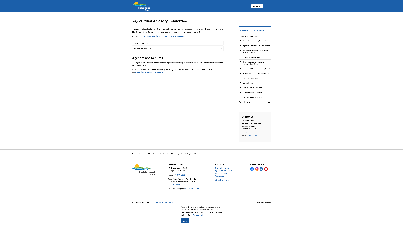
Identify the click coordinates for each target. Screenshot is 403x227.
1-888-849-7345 (179, 184)
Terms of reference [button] (141, 43)
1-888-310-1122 (192, 189)
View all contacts (222, 180)
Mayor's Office (221, 173)
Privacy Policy (198, 215)
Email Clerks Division (250, 133)
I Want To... (257, 6)
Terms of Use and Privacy (159, 202)
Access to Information (177, 202)
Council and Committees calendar (149, 72)
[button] (253, 102)
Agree (185, 221)
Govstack (267, 202)
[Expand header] (268, 6)
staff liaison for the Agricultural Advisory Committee (164, 36)
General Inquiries (222, 168)
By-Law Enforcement (223, 170)
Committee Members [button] (142, 48)
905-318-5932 (253, 135)
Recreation (219, 176)
